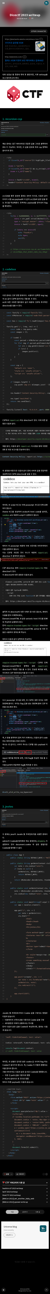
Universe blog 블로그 (3, 1290)
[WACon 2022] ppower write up (15, 1202)
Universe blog (10, 1226)
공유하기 (25, 1212)
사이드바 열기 (3, 3)
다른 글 (38, 1212)
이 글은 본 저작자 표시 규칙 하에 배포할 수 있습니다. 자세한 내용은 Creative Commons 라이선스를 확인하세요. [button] (45, 1174)
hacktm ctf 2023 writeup (12, 1188)
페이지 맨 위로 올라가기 (46, 1290)
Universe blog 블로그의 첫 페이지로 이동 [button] (25, 3)
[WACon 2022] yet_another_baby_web (18, 1198)
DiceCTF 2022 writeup (11, 1195)
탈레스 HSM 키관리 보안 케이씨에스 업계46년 (24, 60)
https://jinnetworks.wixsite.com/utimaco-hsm (22, 39)
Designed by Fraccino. (25, 1291)
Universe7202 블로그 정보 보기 (46, 3)
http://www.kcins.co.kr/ (13, 57)
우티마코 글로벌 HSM (14, 43)
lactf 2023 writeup (10, 1192)
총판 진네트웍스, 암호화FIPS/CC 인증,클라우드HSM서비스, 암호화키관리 (17, 47)
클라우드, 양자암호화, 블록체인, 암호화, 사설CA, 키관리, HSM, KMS (24, 65)
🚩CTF (31, 18)
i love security (9, 1230)
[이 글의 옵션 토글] (12, 1174)
